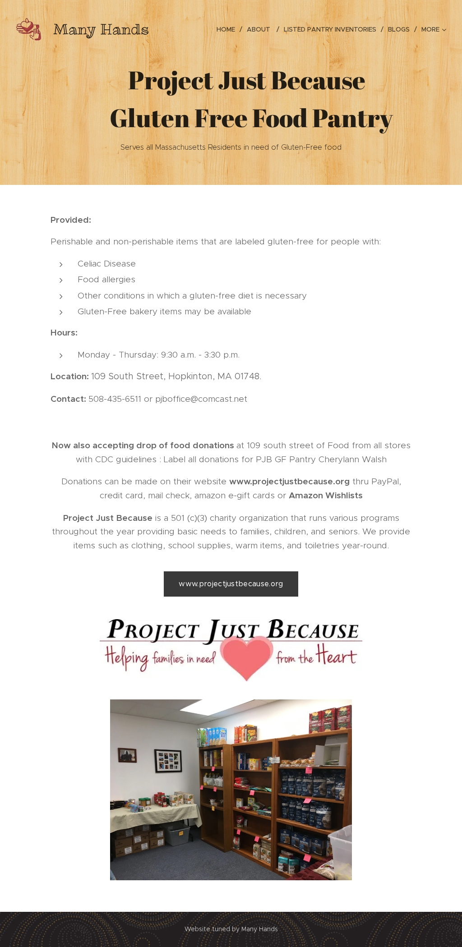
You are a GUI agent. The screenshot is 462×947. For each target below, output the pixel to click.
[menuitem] (228, 29)
